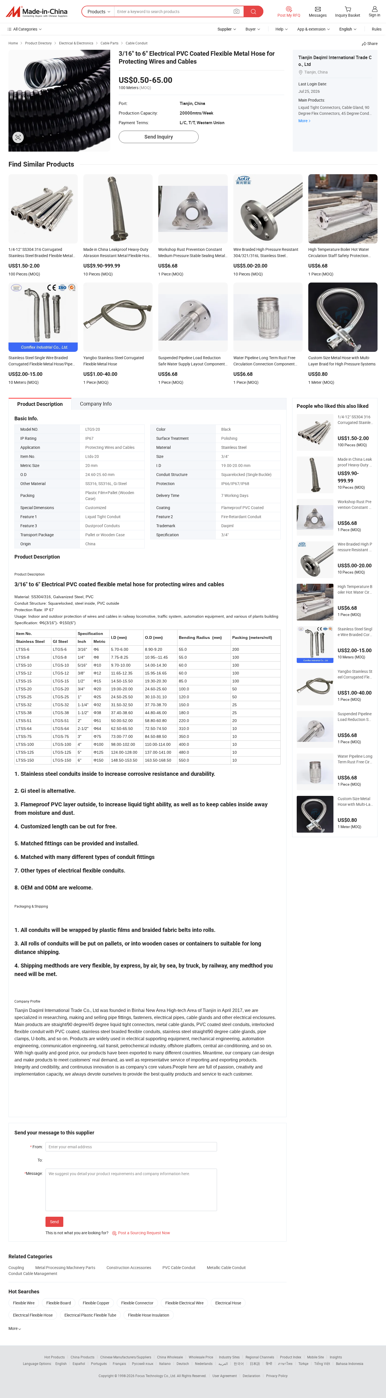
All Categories (25, 29)
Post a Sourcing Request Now (141, 1232)
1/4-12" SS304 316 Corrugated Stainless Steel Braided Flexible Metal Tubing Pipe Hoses (355, 419)
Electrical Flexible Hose (33, 1315)
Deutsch (183, 1363)
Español (79, 1363)
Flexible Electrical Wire (184, 1303)
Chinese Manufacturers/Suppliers (125, 1357)
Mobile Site (315, 1357)
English (61, 1363)
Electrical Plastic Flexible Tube (90, 1315)
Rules (376, 29)
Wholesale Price (201, 1357)
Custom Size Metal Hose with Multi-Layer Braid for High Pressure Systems (355, 801)
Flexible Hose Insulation (148, 1315)
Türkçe (303, 1363)
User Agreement (224, 1375)
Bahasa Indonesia (349, 1363)
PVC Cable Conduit (179, 1267)
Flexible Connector (137, 1303)
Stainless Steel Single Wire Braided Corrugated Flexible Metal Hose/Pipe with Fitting (355, 631)
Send (54, 1221)
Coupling (16, 1267)
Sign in (374, 15)
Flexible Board (58, 1303)
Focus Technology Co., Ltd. (156, 1375)
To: (40, 1160)
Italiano (165, 1363)
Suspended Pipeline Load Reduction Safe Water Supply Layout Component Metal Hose (355, 716)
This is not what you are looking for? (77, 1232)
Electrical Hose (228, 1303)
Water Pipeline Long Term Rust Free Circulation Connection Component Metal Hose (355, 759)
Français (119, 1363)
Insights (336, 1357)
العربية (223, 1363)
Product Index (290, 1357)
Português (99, 1363)
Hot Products (54, 1357)
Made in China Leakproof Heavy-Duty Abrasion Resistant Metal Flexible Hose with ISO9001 (355, 462)
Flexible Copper (96, 1303)
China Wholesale (170, 1357)
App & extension (311, 29)
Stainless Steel (233, 447)
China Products (82, 1357)
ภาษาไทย (285, 1363)
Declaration (251, 1375)
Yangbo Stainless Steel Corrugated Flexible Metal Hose (355, 674)
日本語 (255, 1363)
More (302, 120)
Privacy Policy (277, 1375)
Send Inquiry (158, 137)
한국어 (239, 1363)
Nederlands (203, 1363)
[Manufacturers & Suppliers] (36, 12)
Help (279, 29)
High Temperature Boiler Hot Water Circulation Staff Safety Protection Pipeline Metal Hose (355, 589)
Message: (33, 1173)
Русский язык (142, 1363)
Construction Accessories (129, 1267)
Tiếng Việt (322, 1363)
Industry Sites (229, 1357)
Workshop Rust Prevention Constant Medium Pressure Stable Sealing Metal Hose (355, 504)
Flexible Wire (23, 1303)
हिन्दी (269, 1363)
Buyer (251, 29)
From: (36, 1146)
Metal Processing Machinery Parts (65, 1267)
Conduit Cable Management (32, 1273)
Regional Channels (260, 1357)
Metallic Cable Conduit (226, 1267)
